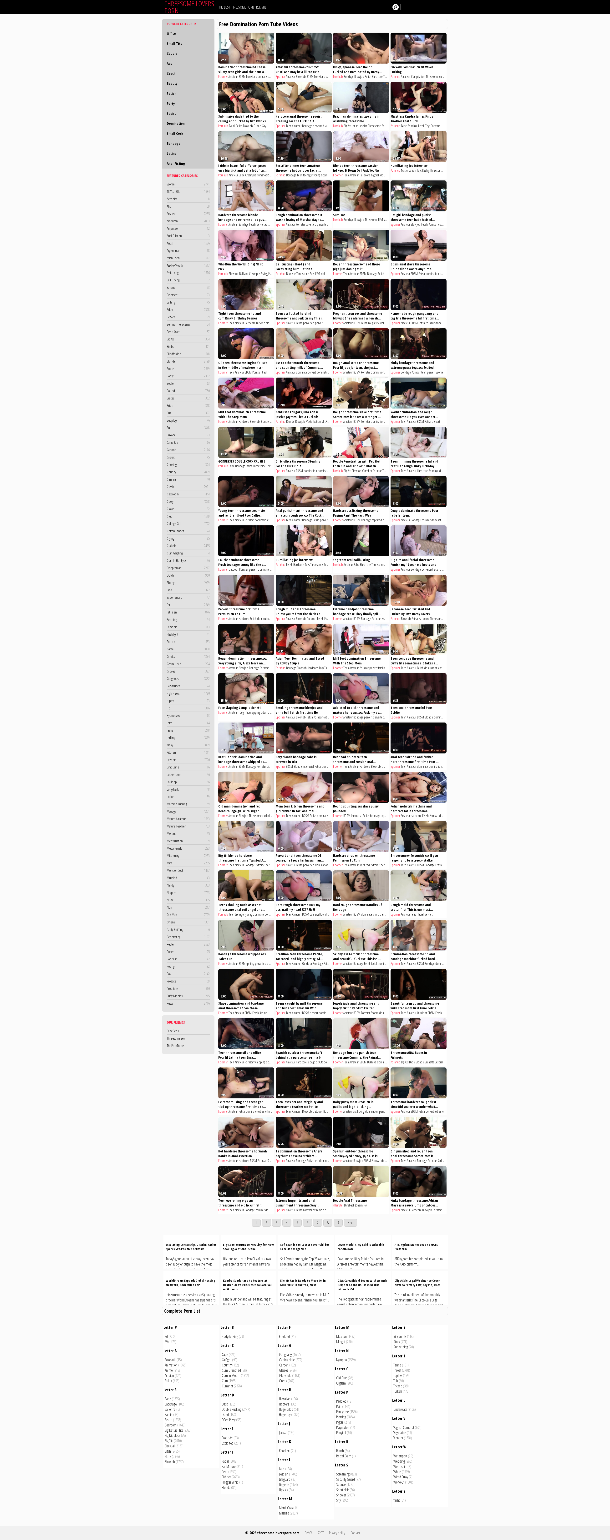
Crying (188, 538)
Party (171, 103)
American (188, 221)
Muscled (188, 877)
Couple (172, 53)
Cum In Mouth (231, 1375)
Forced (188, 641)
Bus (188, 412)
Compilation (418, 76)
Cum (225, 1380)
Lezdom (188, 759)
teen (423, 372)
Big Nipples (171, 1435)
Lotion (188, 796)
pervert (272, 224)
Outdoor (234, 569)
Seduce (341, 1484)
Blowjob (301, 76)
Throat (397, 1370)
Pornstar (250, 76)
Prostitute (188, 988)
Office (171, 33)
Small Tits (174, 43)
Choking (188, 464)
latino (328, 126)
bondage (327, 766)
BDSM (242, 76)
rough (242, 712)
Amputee (188, 228)
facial (436, 569)
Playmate (342, 1427)
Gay (264, 126)
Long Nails (188, 789)
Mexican (341, 1336)
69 (166, 1341)
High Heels (188, 693)
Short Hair (342, 1489)
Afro (188, 206)
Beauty (172, 83)
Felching (188, 619)
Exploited (228, 1443)
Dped (225, 1414)
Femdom (188, 626)
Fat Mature (229, 1466)
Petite (188, 944)
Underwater (400, 1409)
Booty (188, 376)
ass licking (358, 1111)
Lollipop (188, 781)
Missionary (188, 855)
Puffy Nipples (188, 995)
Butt (188, 427)
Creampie (250, 175)
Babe (404, 126)
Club (188, 516)
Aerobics (188, 198)
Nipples (188, 892)
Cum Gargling (188, 553)
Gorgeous (188, 678)
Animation (171, 1365)
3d (166, 1336)
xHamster (338, 1205)
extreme (442, 224)
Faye (269, 1111)
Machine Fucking (188, 804)
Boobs (188, 368)
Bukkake (243, 273)
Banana (188, 287)
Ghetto (188, 656)
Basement (188, 294)
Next (350, 1222)
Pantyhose (342, 1411)
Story (396, 1341)
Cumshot (262, 175)
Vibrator (398, 1437)
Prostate (188, 981)
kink (323, 273)
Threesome (432, 76)
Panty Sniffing (188, 929)
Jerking (188, 737)
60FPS (388, 564)
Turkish (397, 1391)
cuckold (443, 76)
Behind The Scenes (188, 324)
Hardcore (377, 76)
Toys (427, 126)
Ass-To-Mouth (188, 265)
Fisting (264, 273)
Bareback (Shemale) (355, 1205)
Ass (169, 63)
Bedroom (171, 1425)
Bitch (168, 1451)
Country (227, 1365)
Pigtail (340, 1422)
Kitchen (188, 752)
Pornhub (338, 76)
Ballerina (170, 1409)
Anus (188, 243)
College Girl (188, 523)
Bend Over (188, 331)
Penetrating (188, 936)
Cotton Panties (188, 530)
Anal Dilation (188, 235)
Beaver (188, 316)
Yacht (396, 1500)
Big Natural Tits (174, 1430)
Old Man (188, 914)
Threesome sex (176, 1038)
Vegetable (399, 1432)
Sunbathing (400, 1347)
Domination (176, 123)
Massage (188, 811)
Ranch (340, 1450)
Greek (283, 1380)
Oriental (188, 922)
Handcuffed (188, 685)
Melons (188, 833)
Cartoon (188, 449)
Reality (270, 175)
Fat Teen (188, 612)
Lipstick (283, 1489)
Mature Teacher (188, 826)
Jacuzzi (283, 1432)
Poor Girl (188, 959)
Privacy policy (337, 1532)
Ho (188, 708)
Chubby (188, 471)
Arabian (169, 1375)
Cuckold (188, 545)
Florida (226, 1487)
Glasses (283, 1370)
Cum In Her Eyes (188, 560)
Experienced (188, 597)
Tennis (397, 1365)
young (317, 175)
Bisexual (170, 1446)
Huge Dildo (286, 1409)
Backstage (171, 1404)
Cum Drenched (231, 1370)
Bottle (188, 383)
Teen (288, 126)
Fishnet (226, 1477)
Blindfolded (188, 353)
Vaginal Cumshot (403, 1427)
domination (330, 76)
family (381, 668)
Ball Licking (188, 280)
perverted (318, 126)
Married (284, 1513)
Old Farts (341, 1378)
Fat (188, 604)
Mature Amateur (188, 818)
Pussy (188, 1003)
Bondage (173, 143)
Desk (225, 1404)
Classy (188, 501)
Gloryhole (285, 1375)
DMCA (308, 1532)
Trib (395, 1380)
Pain (338, 1406)
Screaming (343, 1474)
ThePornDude (175, 1045)
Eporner (223, 76)
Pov (188, 973)
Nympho (341, 1359)
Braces (188, 398)
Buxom (188, 435)
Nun (188, 907)
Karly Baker (443, 1160)
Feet (312, 273)
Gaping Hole (287, 1359)
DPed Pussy (228, 1419)
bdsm (324, 175)
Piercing (341, 1417)
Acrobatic (170, 1359)
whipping (385, 323)
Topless (397, 1375)
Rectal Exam (343, 1456)
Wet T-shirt (400, 1466)
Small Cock (175, 133)
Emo (188, 590)
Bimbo (188, 346)
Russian (328, 564)
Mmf (188, 863)
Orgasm (341, 1383)
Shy (338, 1500)
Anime (169, 1370)
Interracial (308, 766)
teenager (308, 175)
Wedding (399, 1461)
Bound (188, 390)
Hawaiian (284, 1398)
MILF (272, 421)
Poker (188, 951)
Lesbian (363, 126)
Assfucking (188, 272)
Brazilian (386, 126)
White (397, 1471)
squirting (386, 815)
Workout (398, 1482)
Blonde (188, 361)
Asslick (168, 1380)
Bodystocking (230, 1336)
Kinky (188, 745)
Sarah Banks (273, 1160)
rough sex (373, 323)
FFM (380, 219)
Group (257, 126)
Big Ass (188, 339)
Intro (188, 722)
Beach (168, 1419)
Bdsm (188, 309)
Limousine (188, 767)
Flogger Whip (230, 1482)
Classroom (188, 494)
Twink (232, 126)
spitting (250, 963)
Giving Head (188, 663)
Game (188, 649)
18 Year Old (188, 191)
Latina (172, 153)
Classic (188, 486)
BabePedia (173, 1030)
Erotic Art (227, 1437)
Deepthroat (188, 567)
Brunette (291, 273)
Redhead (365, 865)
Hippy (188, 700)
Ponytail (341, 1432)
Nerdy (188, 885)
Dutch (188, 575)
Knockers (284, 1450)
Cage (225, 1354)
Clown (188, 508)
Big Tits (169, 1440)
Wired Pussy (400, 1477)
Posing (188, 966)
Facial (225, 1461)
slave (308, 224)
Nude (188, 899)
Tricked (397, 1386)
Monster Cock (188, 870)
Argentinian (188, 250)
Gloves (188, 671)
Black (168, 1456)
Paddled (341, 1401)
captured (377, 520)
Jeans (188, 730)
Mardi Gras (286, 1507)
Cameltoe (188, 442)
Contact (355, 1532)
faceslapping (253, 712)
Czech (171, 73)
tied (314, 224)
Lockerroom (188, 774)
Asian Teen (188, 257)
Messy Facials (188, 848)
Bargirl (169, 1414)
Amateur (188, 213)
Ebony (188, 582)
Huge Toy (284, 1414)
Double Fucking (231, 1409)
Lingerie (284, 1484)
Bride (188, 405)
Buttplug (188, 420)
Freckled (284, 1336)
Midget (340, 1341)
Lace (282, 1468)
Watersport (400, 1456)
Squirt (171, 113)
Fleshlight (188, 634)
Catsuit (188, 457)
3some (188, 184)
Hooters (284, 1404)
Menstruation (188, 840)
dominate (261, 76)
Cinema (188, 479)
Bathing (188, 302)
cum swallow (317, 914)
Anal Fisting (176, 163)
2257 (321, 1532)
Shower (341, 1495)
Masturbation (408, 170)
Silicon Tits (399, 1336)
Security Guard (345, 1479)
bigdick (375, 175)
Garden (284, 1365)
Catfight (226, 1359)
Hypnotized (188, 715)
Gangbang (285, 1354)
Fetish (171, 93)
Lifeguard (284, 1479)
